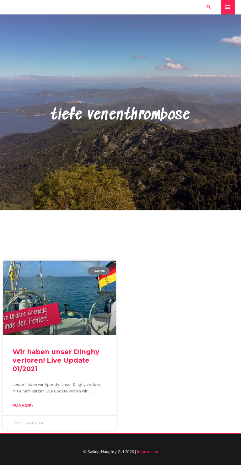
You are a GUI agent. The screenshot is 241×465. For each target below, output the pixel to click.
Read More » (23, 405)
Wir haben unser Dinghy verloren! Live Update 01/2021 (56, 360)
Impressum (147, 451)
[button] (209, 7)
